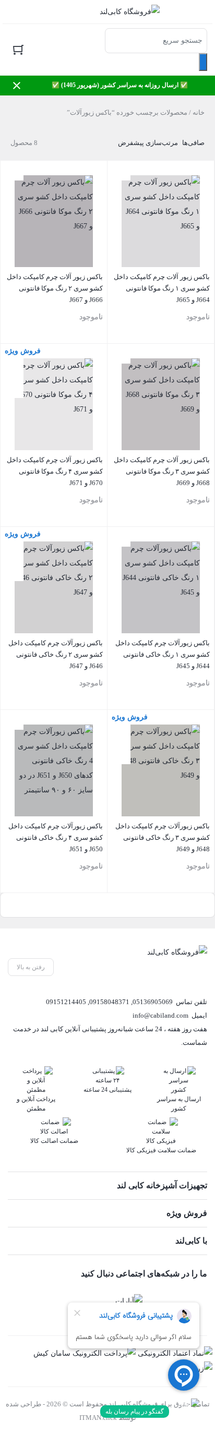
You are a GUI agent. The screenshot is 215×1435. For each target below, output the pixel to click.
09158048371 (109, 1002)
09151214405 (66, 1002)
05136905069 (153, 1002)
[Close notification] (16, 85)
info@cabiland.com (160, 1015)
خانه (199, 112)
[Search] (203, 62)
